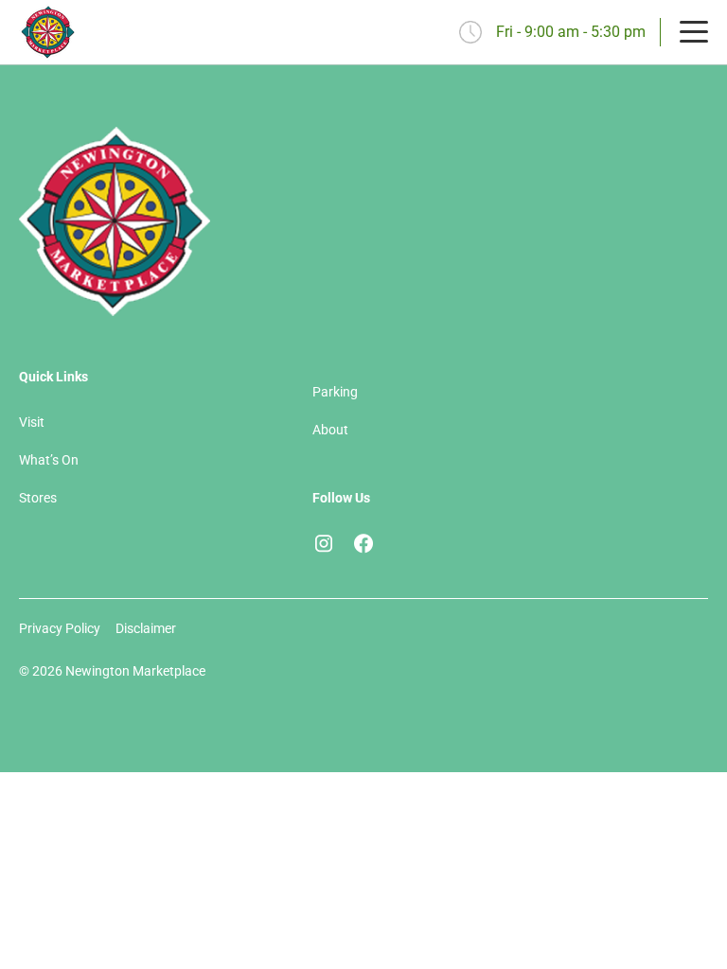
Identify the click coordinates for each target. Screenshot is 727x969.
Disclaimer (145, 628)
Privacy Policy (59, 628)
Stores (38, 497)
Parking (335, 391)
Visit (31, 422)
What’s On (49, 459)
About (330, 429)
